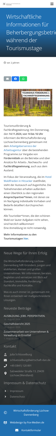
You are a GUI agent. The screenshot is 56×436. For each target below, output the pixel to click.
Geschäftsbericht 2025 (17, 324)
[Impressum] (7, 390)
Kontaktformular (31, 430)
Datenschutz (17, 396)
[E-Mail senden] (7, 78)
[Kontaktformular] (18, 430)
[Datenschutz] (7, 396)
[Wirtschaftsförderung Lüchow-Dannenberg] (7, 412)
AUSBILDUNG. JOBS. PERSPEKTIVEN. (24, 316)
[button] (52, 3)
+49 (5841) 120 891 (21, 365)
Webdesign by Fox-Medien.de (25, 422)
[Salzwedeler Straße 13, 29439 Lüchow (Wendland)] (7, 373)
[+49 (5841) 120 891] (7, 365)
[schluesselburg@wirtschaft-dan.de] (7, 360)
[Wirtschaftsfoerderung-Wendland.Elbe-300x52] (11, 3)
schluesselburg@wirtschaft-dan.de (30, 360)
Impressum (16, 391)
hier (26, 238)
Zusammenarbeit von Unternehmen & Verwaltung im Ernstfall (26, 333)
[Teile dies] (15, 78)
